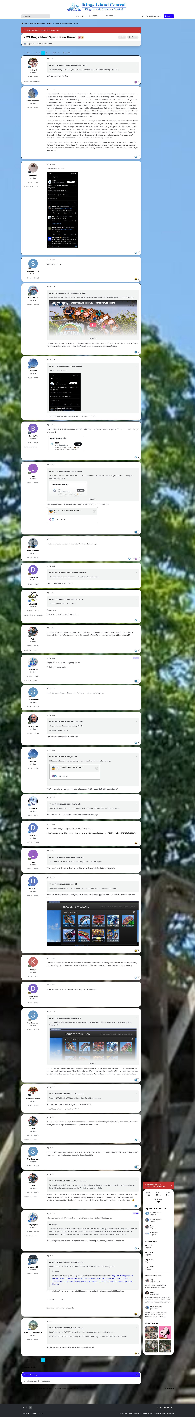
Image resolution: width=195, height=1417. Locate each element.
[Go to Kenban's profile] (33, 962)
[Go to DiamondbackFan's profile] (33, 1091)
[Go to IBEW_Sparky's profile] (33, 719)
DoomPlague (33, 577)
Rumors (50, 44)
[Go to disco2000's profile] (33, 828)
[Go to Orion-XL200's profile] (33, 290)
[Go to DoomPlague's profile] (33, 570)
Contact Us (26, 1413)
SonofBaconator (76, 65)
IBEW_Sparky (33, 726)
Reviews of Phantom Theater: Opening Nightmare (43, 30)
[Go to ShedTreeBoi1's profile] (33, 801)
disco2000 (33, 835)
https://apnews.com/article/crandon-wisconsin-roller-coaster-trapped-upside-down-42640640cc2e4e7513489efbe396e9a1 (91, 833)
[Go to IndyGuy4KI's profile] (25, 44)
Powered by (164, 1413)
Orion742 (33, 371)
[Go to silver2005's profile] (33, 596)
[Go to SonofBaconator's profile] (33, 263)
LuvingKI (33, 70)
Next (54, 53)
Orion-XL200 (33, 298)
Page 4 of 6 (66, 53)
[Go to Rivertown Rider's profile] (33, 543)
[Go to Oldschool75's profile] (33, 1259)
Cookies (34, 1413)
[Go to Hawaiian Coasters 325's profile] (33, 1325)
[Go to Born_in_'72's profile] (33, 428)
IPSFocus (129, 1413)
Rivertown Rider (33, 551)
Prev (28, 53)
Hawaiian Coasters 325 (33, 1333)
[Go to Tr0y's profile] (33, 631)
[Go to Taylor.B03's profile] (33, 168)
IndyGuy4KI (31, 44)
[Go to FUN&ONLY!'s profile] (147, 1233)
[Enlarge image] (68, 490)
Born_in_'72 (33, 436)
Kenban (33, 970)
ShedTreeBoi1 (33, 809)
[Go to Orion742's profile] (33, 363)
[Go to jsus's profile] (33, 468)
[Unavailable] (65, 375)
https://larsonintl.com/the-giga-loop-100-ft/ (63, 1109)
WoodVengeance (33, 101)
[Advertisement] (158, 1369)
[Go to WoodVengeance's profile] (33, 93)
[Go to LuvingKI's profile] (33, 62)
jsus (33, 476)
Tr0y (33, 639)
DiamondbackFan (33, 1099)
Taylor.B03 (33, 175)
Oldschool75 (33, 1267)
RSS (41, 1413)
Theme (122, 1413)
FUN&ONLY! (154, 1233)
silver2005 (33, 604)
